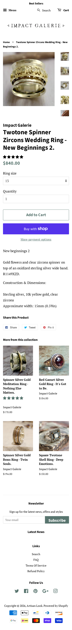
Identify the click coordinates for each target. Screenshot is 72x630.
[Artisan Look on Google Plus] (45, 592)
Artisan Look (34, 606)
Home (6, 42)
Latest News (36, 532)
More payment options (36, 239)
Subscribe (57, 520)
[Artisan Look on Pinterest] (35, 592)
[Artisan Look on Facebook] (26, 592)
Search (36, 554)
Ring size (10, 173)
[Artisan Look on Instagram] (55, 592)
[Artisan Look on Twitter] (17, 592)
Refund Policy (36, 571)
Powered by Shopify (56, 606)
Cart (66, 10)
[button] (13, 156)
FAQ (36, 560)
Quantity (10, 191)
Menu (12, 10)
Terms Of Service (36, 565)
